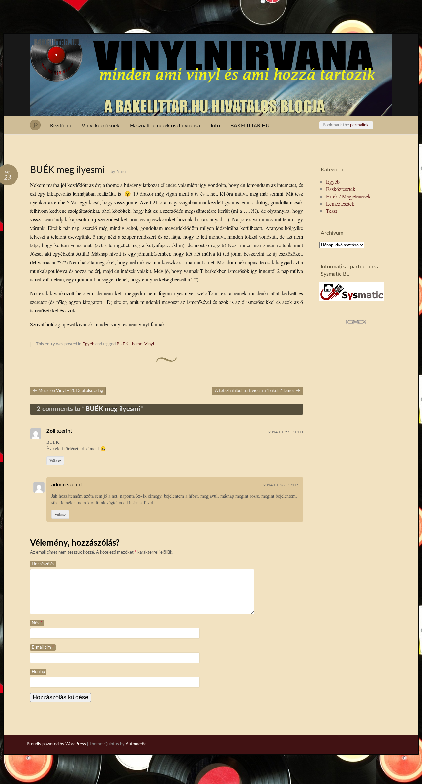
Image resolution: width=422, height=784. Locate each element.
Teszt (331, 210)
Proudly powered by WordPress (56, 744)
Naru (121, 172)
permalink (359, 125)
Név (37, 623)
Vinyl (149, 344)
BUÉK (122, 344)
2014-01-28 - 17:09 (280, 485)
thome (136, 344)
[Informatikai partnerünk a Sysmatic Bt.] (351, 299)
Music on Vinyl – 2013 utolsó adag (68, 391)
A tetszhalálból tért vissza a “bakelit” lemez (257, 391)
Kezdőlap (60, 125)
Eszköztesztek (340, 188)
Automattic (136, 744)
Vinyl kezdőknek (100, 125)
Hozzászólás (43, 564)
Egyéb (88, 344)
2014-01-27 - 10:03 (285, 432)
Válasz (55, 461)
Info (215, 125)
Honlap (38, 672)
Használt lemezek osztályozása (165, 125)
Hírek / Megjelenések (348, 196)
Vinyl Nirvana (211, 45)
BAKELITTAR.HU (250, 125)
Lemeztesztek (340, 203)
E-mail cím (43, 647)
